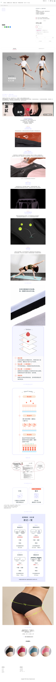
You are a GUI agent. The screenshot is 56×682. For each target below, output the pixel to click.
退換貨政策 (21, 670)
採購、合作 (23, 671)
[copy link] (10, 27)
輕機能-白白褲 (15, 2)
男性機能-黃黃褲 (20, 2)
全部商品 (4, 2)
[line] (5, 27)
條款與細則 (21, 669)
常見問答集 (21, 668)
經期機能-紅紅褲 (9, 2)
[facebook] (6, 27)
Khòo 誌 (28, 2)
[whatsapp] (8, 27)
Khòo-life (25, 2)
